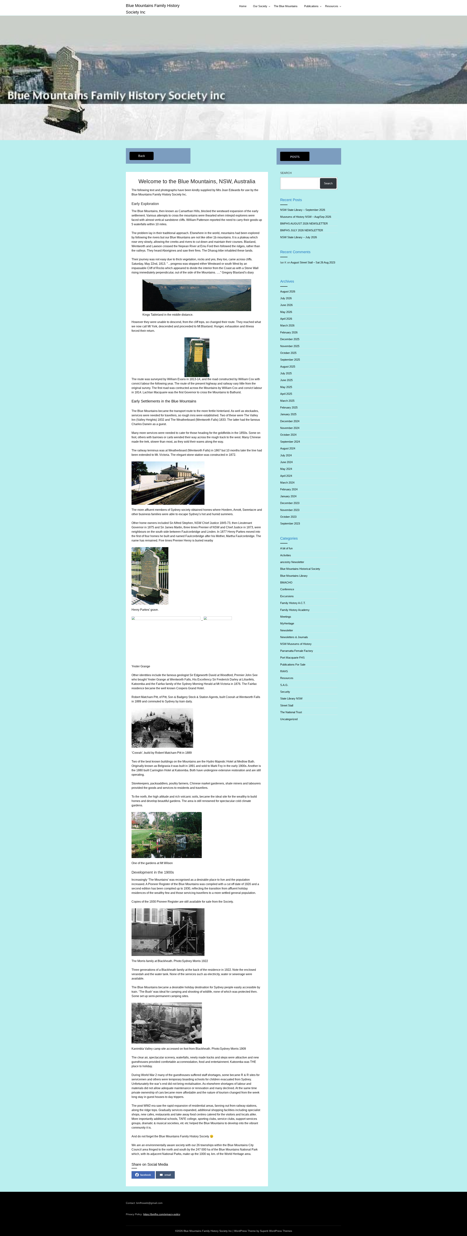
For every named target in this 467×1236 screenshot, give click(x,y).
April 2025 (286, 393)
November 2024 (289, 427)
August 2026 (287, 291)
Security (285, 691)
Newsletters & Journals (294, 637)
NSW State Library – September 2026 (302, 209)
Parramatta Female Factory (296, 650)
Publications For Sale (292, 664)
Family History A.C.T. (292, 602)
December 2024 (289, 421)
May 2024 (286, 468)
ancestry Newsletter (292, 562)
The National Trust (291, 712)
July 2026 (286, 298)
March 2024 (287, 482)
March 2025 (287, 400)
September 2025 (290, 359)
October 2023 (288, 516)
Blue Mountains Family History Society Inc (153, 8)
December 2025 (289, 339)
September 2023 (290, 523)
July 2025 (286, 373)
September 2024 (290, 441)
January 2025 (288, 414)
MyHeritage (287, 623)
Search (286, 172)
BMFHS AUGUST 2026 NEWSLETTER (304, 223)
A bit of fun (286, 548)
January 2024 (288, 496)
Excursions (287, 596)
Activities (285, 555)
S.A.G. (284, 685)
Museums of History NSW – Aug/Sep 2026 (305, 216)
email (168, 1174)
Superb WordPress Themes (276, 1230)
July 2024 (286, 455)
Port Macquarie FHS (292, 657)
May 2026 (286, 311)
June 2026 (286, 305)
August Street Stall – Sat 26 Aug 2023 (313, 262)
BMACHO (286, 582)
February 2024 (289, 489)
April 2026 (286, 318)
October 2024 (288, 434)
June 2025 (286, 380)
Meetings (285, 616)
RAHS (284, 671)
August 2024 (287, 448)
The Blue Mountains (286, 6)
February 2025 (289, 407)
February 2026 (289, 332)
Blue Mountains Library (294, 575)
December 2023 (289, 503)
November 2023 (289, 509)
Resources (331, 6)
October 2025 (288, 352)
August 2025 (287, 366)
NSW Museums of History (296, 643)
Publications (311, 6)
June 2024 (286, 462)
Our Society (260, 6)
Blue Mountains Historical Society (300, 568)
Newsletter (286, 630)
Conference (287, 589)
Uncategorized (289, 719)
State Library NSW (291, 698)
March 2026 (287, 325)
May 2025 (286, 387)
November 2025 (289, 346)
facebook (145, 1174)
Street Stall (286, 705)
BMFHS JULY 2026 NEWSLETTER (302, 230)
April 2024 (286, 475)
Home (242, 6)
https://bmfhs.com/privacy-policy (161, 1214)
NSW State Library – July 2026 (298, 237)
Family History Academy (295, 609)
